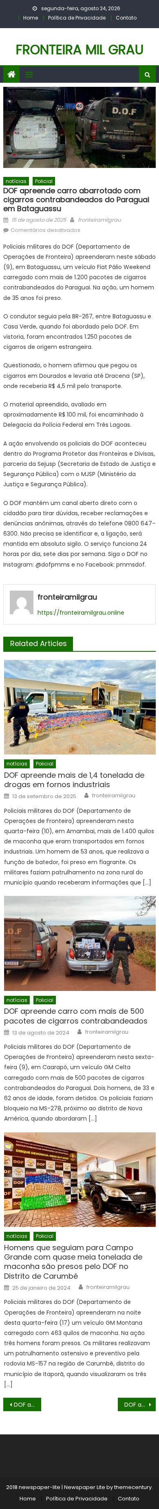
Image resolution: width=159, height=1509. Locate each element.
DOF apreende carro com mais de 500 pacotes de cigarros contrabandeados (76, 1016)
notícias (16, 181)
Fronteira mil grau (80, 49)
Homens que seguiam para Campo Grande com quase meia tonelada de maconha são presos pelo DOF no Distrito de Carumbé (73, 1262)
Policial (44, 181)
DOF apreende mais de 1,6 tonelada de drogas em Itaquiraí (28, 1405)
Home (30, 17)
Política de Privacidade (77, 17)
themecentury (133, 1487)
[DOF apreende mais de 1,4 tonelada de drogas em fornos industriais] (80, 707)
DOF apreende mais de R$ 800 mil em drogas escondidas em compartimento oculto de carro (140, 1405)
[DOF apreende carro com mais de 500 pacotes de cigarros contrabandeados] (80, 943)
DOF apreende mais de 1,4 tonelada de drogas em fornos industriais (74, 780)
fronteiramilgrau (99, 220)
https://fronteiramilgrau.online (81, 613)
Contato (126, 17)
